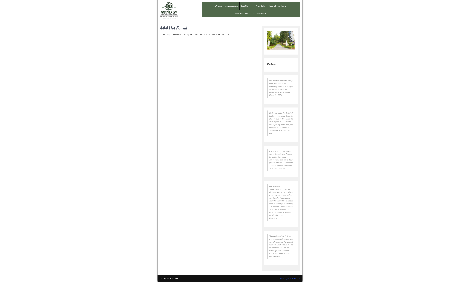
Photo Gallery (261, 6)
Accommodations (231, 6)
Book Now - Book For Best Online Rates (250, 13)
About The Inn (245, 6)
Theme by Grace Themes (289, 279)
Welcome (218, 6)
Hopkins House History (277, 6)
